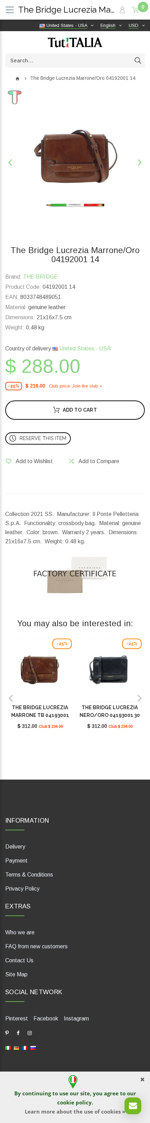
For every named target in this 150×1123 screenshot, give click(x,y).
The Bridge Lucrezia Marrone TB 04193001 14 (40, 715)
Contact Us (19, 960)
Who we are (20, 932)
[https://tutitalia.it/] (8, 1047)
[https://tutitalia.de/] (16, 1047)
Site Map (16, 974)
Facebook (45, 1018)
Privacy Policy (22, 889)
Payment (16, 861)
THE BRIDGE (40, 277)
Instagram (76, 1018)
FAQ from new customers (36, 946)
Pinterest (16, 1018)
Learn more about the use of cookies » (75, 1111)
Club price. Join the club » (75, 386)
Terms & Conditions (29, 875)
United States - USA (84, 348)
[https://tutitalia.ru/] (33, 1047)
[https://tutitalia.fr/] (25, 1047)
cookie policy (74, 1102)
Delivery (15, 847)
